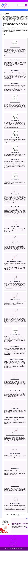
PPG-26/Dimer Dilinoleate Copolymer (15, 417)
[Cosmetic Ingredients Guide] (14, 5)
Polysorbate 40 (15, 137)
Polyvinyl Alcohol (15, 226)
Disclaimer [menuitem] (13, 539)
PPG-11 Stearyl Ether (15, 299)
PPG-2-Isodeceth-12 (15, 390)
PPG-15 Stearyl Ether (15, 334)
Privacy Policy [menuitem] (13, 542)
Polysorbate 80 (15, 179)
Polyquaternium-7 (15, 83)
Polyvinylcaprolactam (15, 242)
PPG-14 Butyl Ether (15, 316)
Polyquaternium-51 (15, 47)
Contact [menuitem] (13, 536)
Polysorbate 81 (15, 193)
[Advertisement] (14, 525)
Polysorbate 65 (15, 159)
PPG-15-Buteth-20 (15, 346)
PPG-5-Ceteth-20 (15, 468)
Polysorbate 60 (15, 152)
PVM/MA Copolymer (15, 503)
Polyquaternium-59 (15, 60)
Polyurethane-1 (15, 206)
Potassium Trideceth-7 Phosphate (15, 261)
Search (4, 34)
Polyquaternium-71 (15, 102)
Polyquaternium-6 (15, 70)
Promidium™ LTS (15, 486)
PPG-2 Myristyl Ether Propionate (15, 359)
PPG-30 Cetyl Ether (15, 453)
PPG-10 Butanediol (15, 281)
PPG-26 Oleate (15, 408)
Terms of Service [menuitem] (13, 545)
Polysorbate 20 (15, 120)
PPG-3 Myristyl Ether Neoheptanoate (15, 435)
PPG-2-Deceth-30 (15, 379)
